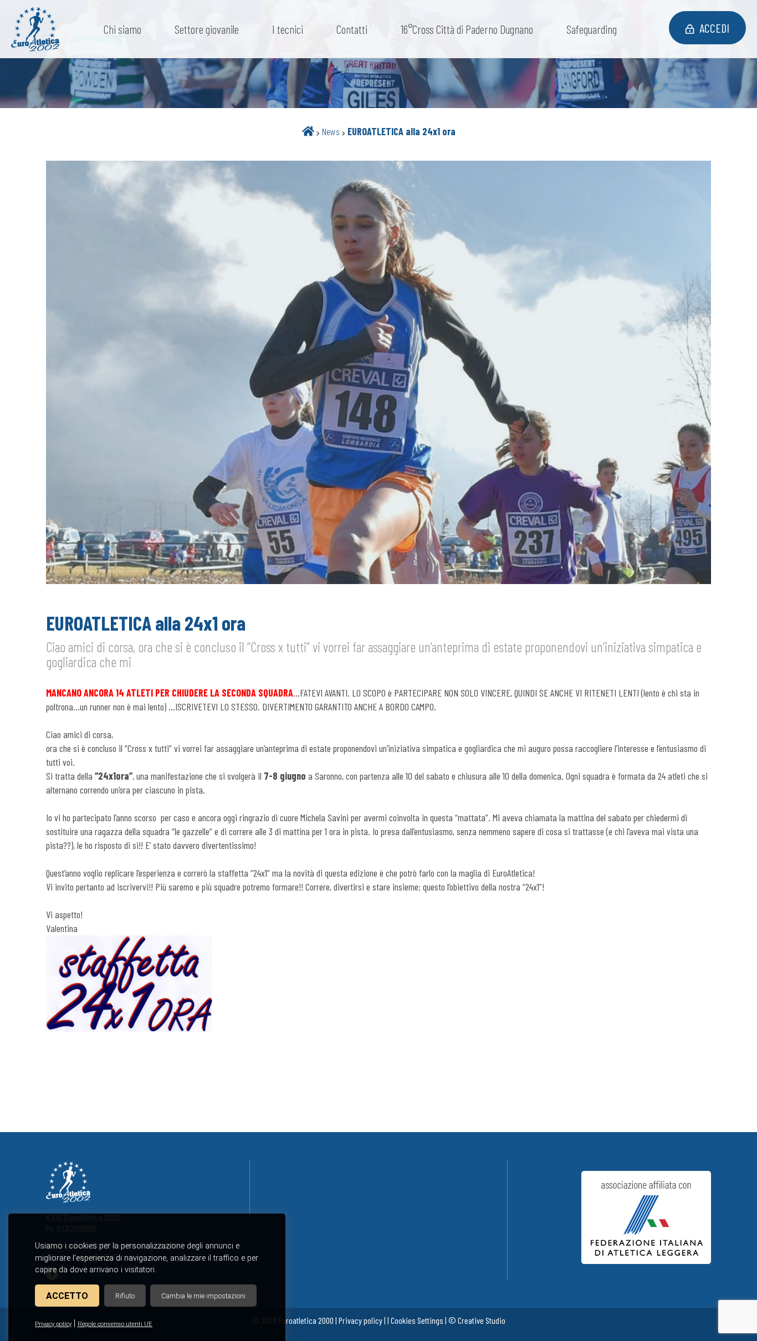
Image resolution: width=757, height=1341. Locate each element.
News (331, 131)
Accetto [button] (67, 1296)
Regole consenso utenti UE (115, 1324)
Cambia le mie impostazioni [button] (203, 1296)
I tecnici (287, 29)
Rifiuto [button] (125, 1296)
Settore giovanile (207, 29)
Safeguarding (591, 29)
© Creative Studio (476, 1320)
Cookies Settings (417, 1320)
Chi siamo (122, 29)
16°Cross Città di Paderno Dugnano (467, 29)
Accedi (714, 28)
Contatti (351, 29)
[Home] (308, 131)
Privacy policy (53, 1324)
